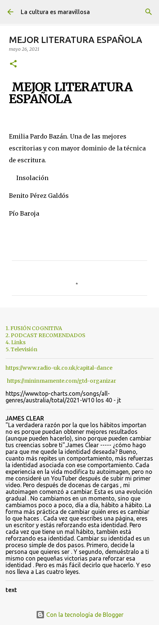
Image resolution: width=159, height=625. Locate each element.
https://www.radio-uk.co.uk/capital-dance (59, 368)
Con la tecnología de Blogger (84, 614)
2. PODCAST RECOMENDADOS (45, 335)
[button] (13, 64)
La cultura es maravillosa (55, 12)
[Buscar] (148, 12)
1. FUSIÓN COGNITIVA (34, 328)
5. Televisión (21, 349)
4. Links (16, 342)
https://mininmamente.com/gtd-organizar (61, 381)
